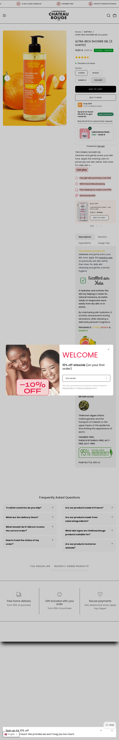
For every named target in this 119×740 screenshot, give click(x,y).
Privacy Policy (68, 388)
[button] (11, 734)
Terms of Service (85, 388)
